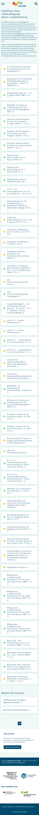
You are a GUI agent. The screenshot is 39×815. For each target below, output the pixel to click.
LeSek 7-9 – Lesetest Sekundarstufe (15, 331)
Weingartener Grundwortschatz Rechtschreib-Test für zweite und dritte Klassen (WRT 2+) (19, 594)
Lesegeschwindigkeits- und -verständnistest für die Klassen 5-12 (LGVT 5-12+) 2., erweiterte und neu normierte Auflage (19, 308)
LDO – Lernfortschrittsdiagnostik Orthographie (17, 294)
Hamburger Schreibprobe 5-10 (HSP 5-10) (18, 242)
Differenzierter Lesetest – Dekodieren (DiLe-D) (17, 180)
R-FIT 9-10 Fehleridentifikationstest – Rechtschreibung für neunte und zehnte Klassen (18, 477)
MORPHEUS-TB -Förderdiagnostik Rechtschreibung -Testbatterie (19, 388)
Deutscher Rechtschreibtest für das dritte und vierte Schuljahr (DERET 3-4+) (18, 133)
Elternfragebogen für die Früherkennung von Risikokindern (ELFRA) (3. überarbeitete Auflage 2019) (19, 204)
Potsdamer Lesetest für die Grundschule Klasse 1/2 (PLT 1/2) (19, 416)
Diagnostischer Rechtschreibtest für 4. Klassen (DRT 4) (16, 157)
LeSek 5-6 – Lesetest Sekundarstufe (15, 321)
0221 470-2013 (31, 761)
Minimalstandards (18, 33)
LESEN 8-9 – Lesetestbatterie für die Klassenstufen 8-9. (19, 351)
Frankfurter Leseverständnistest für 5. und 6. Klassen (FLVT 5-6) (19, 219)
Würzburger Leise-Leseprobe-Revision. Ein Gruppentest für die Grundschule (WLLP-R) (19, 666)
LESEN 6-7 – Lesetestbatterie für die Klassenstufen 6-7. (19, 341)
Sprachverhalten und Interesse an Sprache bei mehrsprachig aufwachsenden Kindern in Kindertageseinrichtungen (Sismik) (19, 555)
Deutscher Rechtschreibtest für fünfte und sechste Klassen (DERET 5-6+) (19, 145)
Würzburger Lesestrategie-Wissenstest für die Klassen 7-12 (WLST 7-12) (19, 678)
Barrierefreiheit (21, 807)
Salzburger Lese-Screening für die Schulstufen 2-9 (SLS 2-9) (19, 490)
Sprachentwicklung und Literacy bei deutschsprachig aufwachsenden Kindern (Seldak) (18, 503)
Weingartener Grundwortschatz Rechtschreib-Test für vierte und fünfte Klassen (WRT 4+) (19, 627)
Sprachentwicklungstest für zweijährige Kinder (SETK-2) (18, 528)
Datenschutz (11, 807)
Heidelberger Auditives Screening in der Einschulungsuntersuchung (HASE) (17, 254)
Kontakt (3, 807)
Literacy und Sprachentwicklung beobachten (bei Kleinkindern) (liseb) (19, 376)
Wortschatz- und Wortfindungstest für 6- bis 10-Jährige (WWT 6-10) (18, 642)
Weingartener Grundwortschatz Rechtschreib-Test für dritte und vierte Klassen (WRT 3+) (19, 611)
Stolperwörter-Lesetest (16, 567)
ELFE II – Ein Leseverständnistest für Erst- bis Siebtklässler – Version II (19, 191)
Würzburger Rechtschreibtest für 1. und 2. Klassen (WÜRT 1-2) (19, 654)
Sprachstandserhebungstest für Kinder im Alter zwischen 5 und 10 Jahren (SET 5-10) (19, 541)
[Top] (19, 723)
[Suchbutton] (36, 3)
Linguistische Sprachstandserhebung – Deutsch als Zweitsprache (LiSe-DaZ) (17, 362)
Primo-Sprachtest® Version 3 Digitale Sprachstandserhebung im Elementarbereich (19, 440)
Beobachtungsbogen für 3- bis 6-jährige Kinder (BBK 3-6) (19, 94)
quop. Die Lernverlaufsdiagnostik (16, 451)
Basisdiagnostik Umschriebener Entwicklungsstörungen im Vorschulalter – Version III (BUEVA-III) (19, 82)
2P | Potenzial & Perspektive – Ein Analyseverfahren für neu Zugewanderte (19, 68)
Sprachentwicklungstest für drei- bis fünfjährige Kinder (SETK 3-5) (18, 517)
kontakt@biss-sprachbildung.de (15, 763)
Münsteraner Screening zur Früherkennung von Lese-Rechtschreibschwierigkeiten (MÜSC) (18, 403)
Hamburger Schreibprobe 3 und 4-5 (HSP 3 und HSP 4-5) (19, 231)
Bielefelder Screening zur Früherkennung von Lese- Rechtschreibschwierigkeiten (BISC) (18, 108)
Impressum (30, 807)
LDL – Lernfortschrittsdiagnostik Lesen (17, 282)
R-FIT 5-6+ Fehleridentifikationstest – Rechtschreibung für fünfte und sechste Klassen (18, 463)
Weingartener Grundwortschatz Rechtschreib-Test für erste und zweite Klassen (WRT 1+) (19, 578)
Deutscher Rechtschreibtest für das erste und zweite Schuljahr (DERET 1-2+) (18, 121)
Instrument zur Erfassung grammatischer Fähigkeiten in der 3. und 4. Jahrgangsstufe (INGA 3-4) (19, 268)
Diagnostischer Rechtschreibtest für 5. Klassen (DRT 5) (16, 169)
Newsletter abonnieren (12, 747)
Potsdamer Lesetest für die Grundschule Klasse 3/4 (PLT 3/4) (19, 428)
